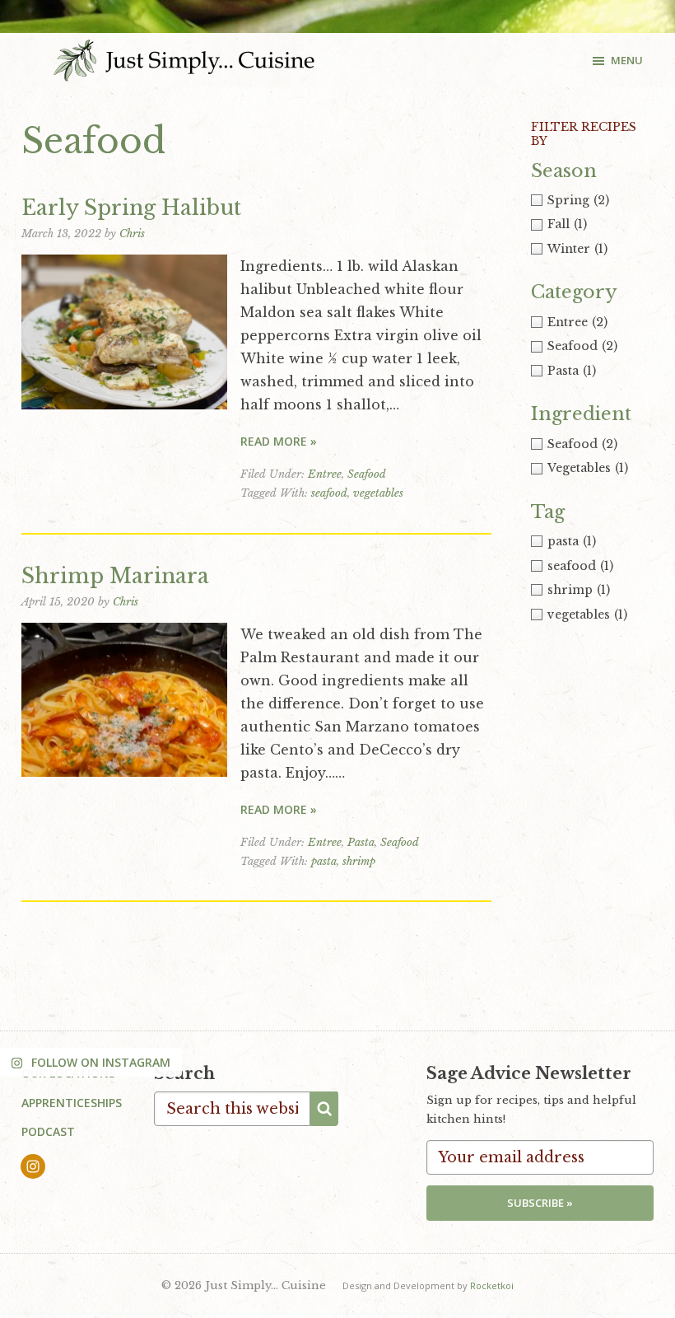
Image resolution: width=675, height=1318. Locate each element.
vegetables (378, 493)
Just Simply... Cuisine (184, 60)
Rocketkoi (492, 1285)
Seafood (366, 474)
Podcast (48, 1131)
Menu (627, 60)
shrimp (358, 861)
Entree (325, 474)
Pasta (361, 842)
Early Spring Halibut (131, 208)
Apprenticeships (71, 1102)
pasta (324, 861)
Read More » (278, 441)
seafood (329, 493)
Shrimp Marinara (115, 576)
